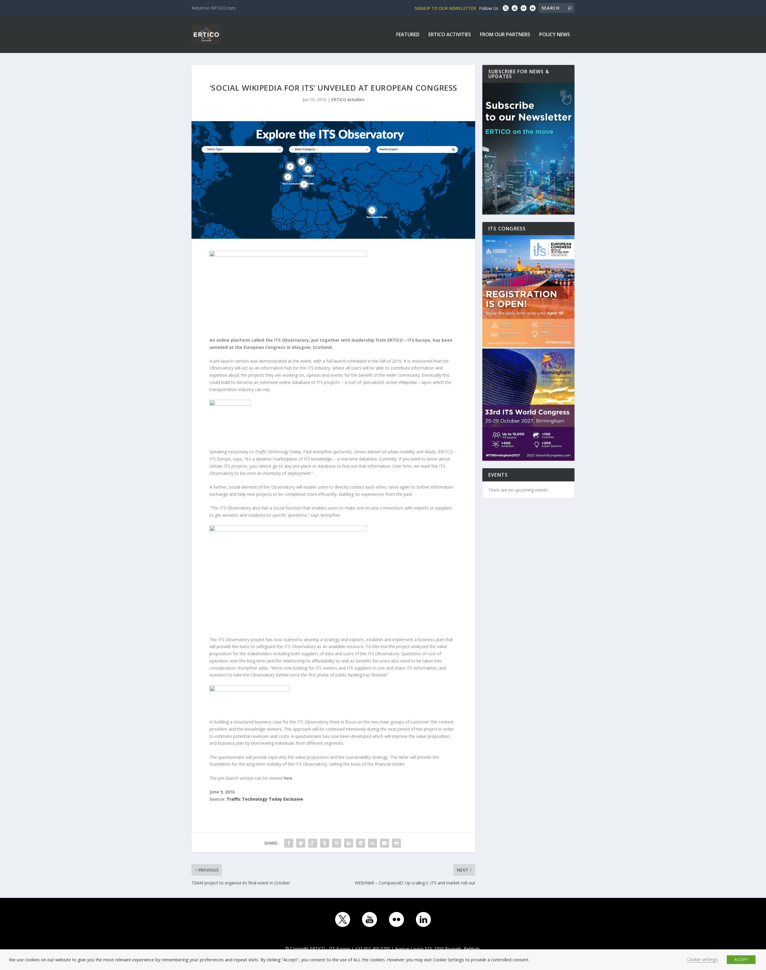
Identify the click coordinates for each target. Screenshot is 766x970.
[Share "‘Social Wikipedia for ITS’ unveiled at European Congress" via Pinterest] (337, 843)
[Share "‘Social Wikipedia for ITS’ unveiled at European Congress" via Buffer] (361, 843)
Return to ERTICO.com (213, 8)
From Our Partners (505, 35)
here (288, 778)
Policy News (554, 35)
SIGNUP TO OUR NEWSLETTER (445, 8)
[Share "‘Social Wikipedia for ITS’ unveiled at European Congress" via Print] (396, 843)
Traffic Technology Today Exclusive (265, 799)
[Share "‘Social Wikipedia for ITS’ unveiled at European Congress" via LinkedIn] (349, 843)
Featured (408, 35)
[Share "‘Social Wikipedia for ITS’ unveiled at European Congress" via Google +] (313, 843)
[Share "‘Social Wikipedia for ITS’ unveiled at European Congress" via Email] (384, 843)
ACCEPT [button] (741, 959)
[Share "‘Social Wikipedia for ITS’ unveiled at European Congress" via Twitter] (301, 843)
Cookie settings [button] (702, 959)
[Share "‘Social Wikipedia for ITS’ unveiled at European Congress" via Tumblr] (325, 843)
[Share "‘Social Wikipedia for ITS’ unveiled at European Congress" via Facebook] (289, 843)
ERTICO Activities (449, 35)
